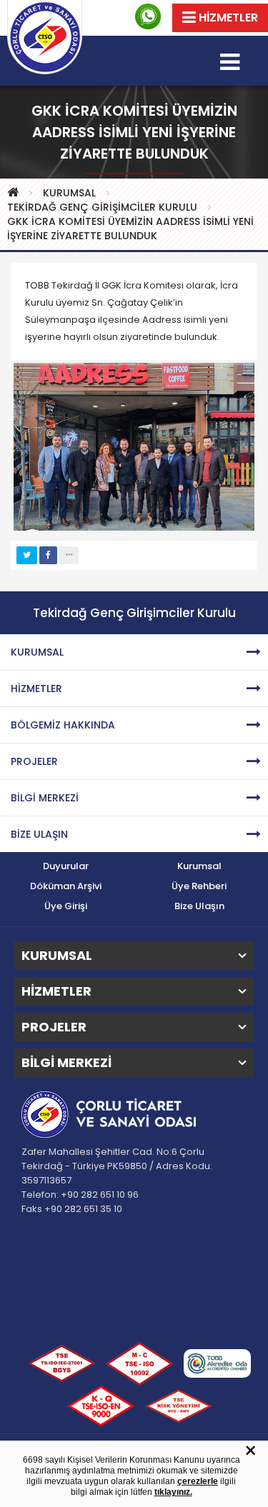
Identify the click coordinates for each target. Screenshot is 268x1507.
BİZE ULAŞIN (39, 834)
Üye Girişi (65, 906)
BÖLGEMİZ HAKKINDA (63, 725)
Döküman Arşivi (65, 886)
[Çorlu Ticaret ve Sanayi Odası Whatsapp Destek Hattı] (148, 16)
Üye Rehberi (199, 886)
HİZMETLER (36, 688)
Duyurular (66, 866)
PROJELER (34, 761)
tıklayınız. (173, 1492)
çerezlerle (197, 1481)
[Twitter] (26, 555)
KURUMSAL (69, 193)
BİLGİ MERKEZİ (45, 798)
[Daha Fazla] (69, 555)
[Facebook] (48, 555)
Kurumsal (199, 866)
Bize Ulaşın (199, 906)
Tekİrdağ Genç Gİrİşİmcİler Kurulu (102, 207)
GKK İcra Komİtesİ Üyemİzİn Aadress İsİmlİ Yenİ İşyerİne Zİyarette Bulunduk (130, 228)
